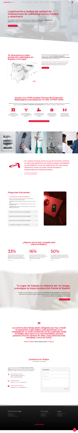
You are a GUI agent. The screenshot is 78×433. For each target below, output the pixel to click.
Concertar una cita (13, 25)
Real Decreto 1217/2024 (64, 61)
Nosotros (29, 2)
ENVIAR (66, 388)
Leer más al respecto (64, 299)
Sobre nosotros (45, 67)
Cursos (42, 2)
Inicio (23, 2)
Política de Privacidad (11, 414)
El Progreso (50, 341)
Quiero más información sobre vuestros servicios (39, 121)
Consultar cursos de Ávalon (30, 173)
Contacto (53, 2)
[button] (74, 429)
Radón (47, 2)
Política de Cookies (11, 415)
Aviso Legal (10, 413)
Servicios (36, 2)
